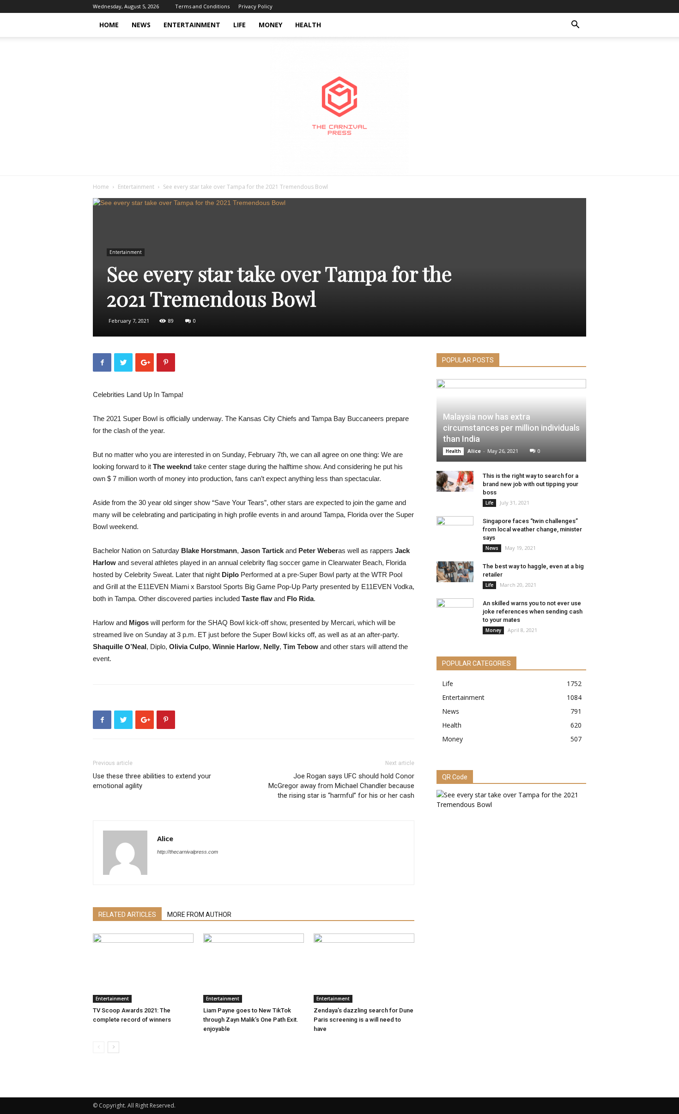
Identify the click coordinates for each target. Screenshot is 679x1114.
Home (109, 24)
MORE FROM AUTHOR (199, 914)
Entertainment (192, 24)
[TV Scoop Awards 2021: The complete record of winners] (143, 968)
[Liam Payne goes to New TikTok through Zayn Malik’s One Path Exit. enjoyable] (253, 968)
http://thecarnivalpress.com (187, 852)
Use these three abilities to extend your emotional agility (152, 781)
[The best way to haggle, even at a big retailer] (454, 571)
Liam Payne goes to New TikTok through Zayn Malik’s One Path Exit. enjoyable (250, 1019)
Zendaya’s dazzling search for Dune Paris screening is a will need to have (363, 1019)
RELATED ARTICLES (127, 914)
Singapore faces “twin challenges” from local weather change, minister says (532, 529)
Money (270, 24)
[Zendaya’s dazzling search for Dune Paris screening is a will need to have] (364, 968)
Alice (165, 838)
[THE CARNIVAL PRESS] (339, 106)
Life (239, 24)
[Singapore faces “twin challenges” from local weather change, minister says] (454, 530)
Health (308, 24)
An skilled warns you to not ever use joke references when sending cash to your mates (532, 611)
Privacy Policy (255, 6)
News (141, 24)
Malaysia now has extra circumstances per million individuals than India (511, 428)
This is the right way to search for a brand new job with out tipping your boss (530, 484)
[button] (575, 25)
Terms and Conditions (202, 6)
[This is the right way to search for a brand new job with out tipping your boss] (454, 481)
